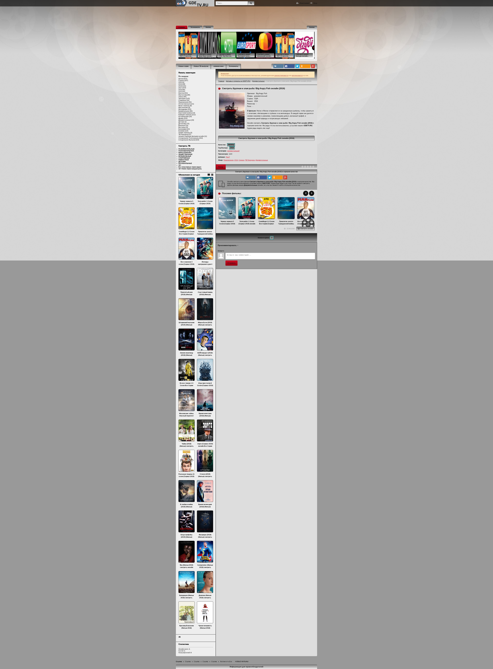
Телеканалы (195, 27)
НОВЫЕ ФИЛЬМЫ (241, 661)
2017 (180, 88)
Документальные (258, 81)
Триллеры (182, 98)
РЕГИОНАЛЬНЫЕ (185, 163)
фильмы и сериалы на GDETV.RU (238, 81)
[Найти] (251, 3)
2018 (180, 86)
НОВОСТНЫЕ (183, 160)
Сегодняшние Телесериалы (188, 138)
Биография (182, 129)
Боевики (181, 131)
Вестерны (182, 127)
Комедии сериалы (185, 115)
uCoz (230, 661)
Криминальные (183, 111)
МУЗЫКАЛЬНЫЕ (184, 156)
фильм (180, 79)
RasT (228, 157)
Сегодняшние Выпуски (186, 140)
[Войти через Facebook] (235, 251)
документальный (233, 151)
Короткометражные (185, 113)
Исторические (183, 116)
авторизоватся (297, 75)
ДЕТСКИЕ (182, 161)
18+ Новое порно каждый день (190, 169)
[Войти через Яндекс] (240, 251)
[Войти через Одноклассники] (248, 251)
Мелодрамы (182, 109)
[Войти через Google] (244, 251)
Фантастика (182, 95)
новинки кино (219, 66)
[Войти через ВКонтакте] (231, 251)
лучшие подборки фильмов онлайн (191, 136)
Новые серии (183, 66)
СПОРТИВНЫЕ (184, 158)
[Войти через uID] (227, 251)
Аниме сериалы (184, 133)
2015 (180, 91)
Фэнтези (181, 93)
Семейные (182, 100)
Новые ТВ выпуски (201, 66)
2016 (236, 160)
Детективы (182, 124)
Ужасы (180, 97)
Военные (181, 125)
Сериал (241, 160)
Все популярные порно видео (189, 167)
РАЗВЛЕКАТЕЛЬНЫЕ (186, 149)
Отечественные (184, 104)
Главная (181, 27)
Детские (181, 122)
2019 (180, 84)
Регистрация (304, 3)
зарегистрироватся (281, 75)
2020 (180, 82)
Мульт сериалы (184, 106)
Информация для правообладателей (246, 667)
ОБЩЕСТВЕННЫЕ (185, 154)
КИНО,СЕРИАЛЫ (184, 153)
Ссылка (179, 661)
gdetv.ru (195, 3)
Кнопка (208, 27)
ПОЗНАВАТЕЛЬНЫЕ (186, 151)
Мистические (183, 107)
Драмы (180, 118)
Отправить (231, 263)
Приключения (229, 160)
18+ (179, 165)
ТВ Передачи (250, 160)
